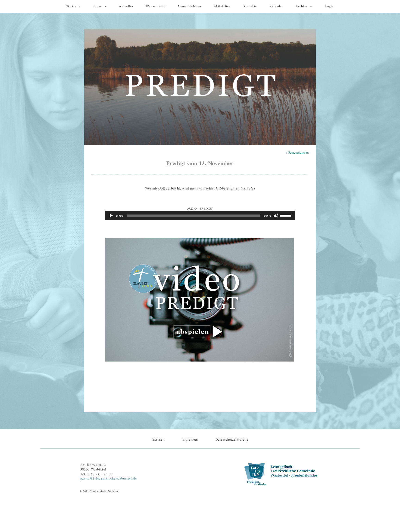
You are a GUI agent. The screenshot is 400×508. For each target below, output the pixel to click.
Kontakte (250, 6)
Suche (97, 6)
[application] (200, 215)
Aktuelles (126, 6)
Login (329, 6)
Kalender (276, 6)
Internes (158, 439)
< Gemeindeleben (297, 152)
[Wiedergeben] (111, 215)
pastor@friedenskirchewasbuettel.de (108, 478)
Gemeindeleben (189, 6)
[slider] (286, 215)
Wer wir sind (156, 6)
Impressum (189, 439)
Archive (302, 6)
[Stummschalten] (276, 215)
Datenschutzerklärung (232, 439)
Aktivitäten (222, 6)
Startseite (73, 6)
